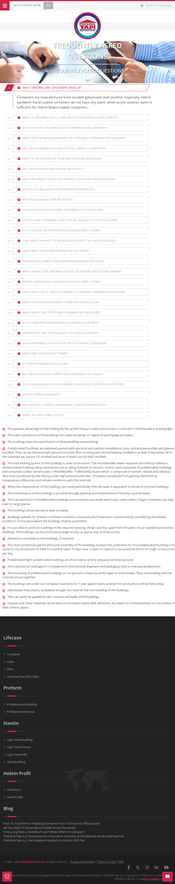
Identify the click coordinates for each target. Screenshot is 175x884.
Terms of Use (107, 862)
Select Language (158, 5)
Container (13, 654)
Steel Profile (15, 797)
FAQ (121, 862)
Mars (10, 669)
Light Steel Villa (17, 754)
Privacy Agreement (82, 862)
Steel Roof (14, 790)
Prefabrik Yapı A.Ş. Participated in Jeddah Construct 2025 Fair (44, 840)
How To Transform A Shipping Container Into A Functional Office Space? (51, 823)
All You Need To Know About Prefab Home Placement (39, 828)
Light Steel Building (20, 740)
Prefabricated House (21, 712)
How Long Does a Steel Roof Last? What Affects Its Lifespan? (44, 832)
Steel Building (16, 762)
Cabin (11, 662)
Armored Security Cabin (23, 676)
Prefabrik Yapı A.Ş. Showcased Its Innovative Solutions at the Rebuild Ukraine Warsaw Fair (63, 836)
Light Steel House (19, 747)
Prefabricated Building (22, 704)
